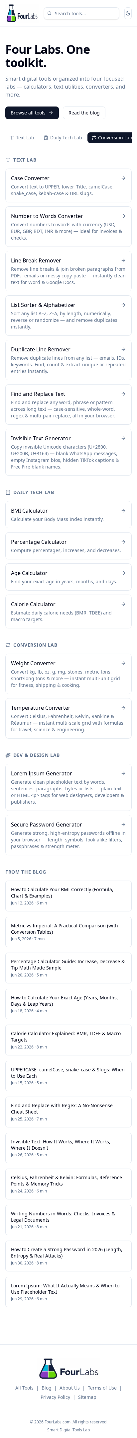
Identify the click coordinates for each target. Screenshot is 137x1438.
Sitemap (87, 1397)
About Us (70, 1388)
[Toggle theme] (128, 13)
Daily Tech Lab (66, 137)
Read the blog (84, 112)
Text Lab (25, 137)
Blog (47, 1388)
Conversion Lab (115, 137)
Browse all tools (28, 112)
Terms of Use (102, 1388)
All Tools (24, 1388)
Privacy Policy (55, 1397)
